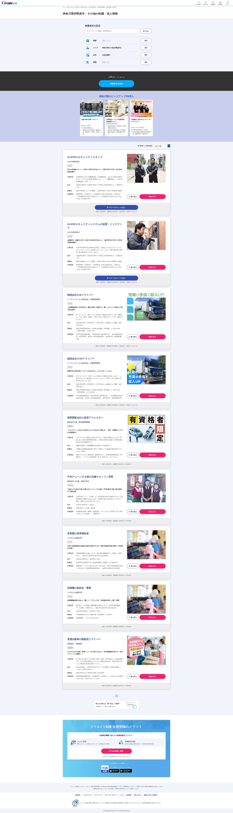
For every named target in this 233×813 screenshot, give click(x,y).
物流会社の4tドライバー (80, 294)
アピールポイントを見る (117, 207)
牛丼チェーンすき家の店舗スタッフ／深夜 (90, 476)
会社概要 (128, 795)
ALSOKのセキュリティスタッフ (85, 157)
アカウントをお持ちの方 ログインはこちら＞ (116, 756)
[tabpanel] (116, 118)
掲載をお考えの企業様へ (151, 795)
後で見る (134, 196)
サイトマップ (98, 795)
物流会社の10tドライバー (81, 358)
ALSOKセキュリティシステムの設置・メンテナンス (94, 226)
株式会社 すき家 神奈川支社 (78, 481)
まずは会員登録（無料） (116, 751)
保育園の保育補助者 (78, 533)
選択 (146, 40)
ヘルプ (122, 795)
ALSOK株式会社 (73, 161)
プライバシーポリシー (110, 795)
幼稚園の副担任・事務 (79, 588)
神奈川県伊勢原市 (92, 7)
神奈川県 (77, 7)
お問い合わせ (137, 795)
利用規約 (77, 795)
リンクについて (87, 795)
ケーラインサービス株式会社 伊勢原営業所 (83, 299)
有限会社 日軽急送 (74, 644)
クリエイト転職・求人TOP (68, 7)
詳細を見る (152, 196)
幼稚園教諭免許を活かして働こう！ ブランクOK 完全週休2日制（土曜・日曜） (93, 600)
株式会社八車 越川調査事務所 (78, 422)
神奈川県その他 (84, 7)
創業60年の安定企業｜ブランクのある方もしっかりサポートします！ (90, 371)
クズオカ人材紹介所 (74, 538)
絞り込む (146, 31)
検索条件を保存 (116, 84)
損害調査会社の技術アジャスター (85, 417)
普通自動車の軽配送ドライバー (84, 639)
